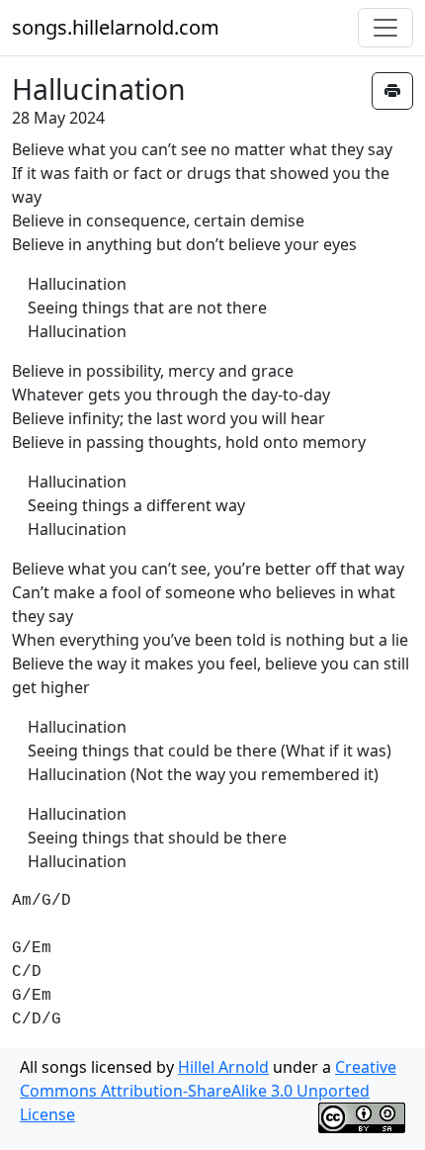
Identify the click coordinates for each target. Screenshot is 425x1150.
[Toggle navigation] (385, 27)
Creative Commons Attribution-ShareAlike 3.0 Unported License (208, 1090)
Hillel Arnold (223, 1067)
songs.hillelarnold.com (115, 27)
